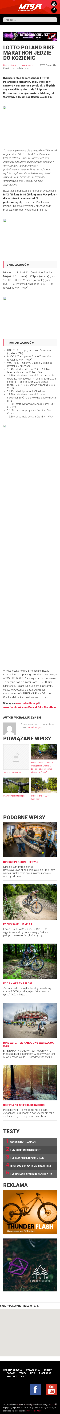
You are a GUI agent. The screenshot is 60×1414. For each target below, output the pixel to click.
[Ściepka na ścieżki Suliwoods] (30, 1082)
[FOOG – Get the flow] (30, 961)
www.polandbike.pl (27, 703)
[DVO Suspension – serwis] (30, 839)
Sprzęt (48, 1370)
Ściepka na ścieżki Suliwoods (23, 1105)
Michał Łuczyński (27, 717)
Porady (11, 1373)
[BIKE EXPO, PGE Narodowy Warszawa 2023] (30, 1020)
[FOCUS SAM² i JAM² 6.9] (30, 902)
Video (24, 1376)
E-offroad (45, 1373)
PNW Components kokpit (13, 796)
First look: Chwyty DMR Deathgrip (29, 1165)
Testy (22, 1373)
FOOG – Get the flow (17, 983)
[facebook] (35, 1389)
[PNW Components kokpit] (16, 785)
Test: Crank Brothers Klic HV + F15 (29, 1173)
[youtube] (51, 1389)
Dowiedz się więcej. (34, 1411)
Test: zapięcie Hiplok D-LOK (25, 1157)
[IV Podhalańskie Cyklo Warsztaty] (44, 785)
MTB (32, 1373)
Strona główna (9, 65)
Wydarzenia (27, 65)
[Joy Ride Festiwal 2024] (16, 757)
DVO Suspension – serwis (20, 862)
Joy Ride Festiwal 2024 (13, 773)
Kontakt (12, 1376)
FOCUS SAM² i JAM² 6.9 (17, 924)
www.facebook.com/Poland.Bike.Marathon (29, 707)
